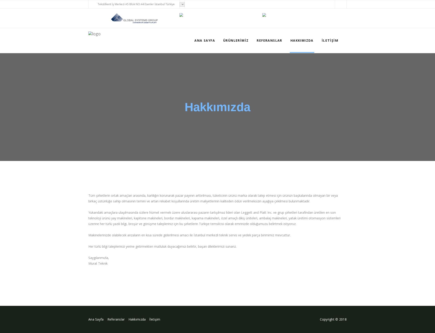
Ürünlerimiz (236, 40)
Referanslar (269, 40)
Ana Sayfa (204, 40)
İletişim (330, 40)
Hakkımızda (302, 40)
